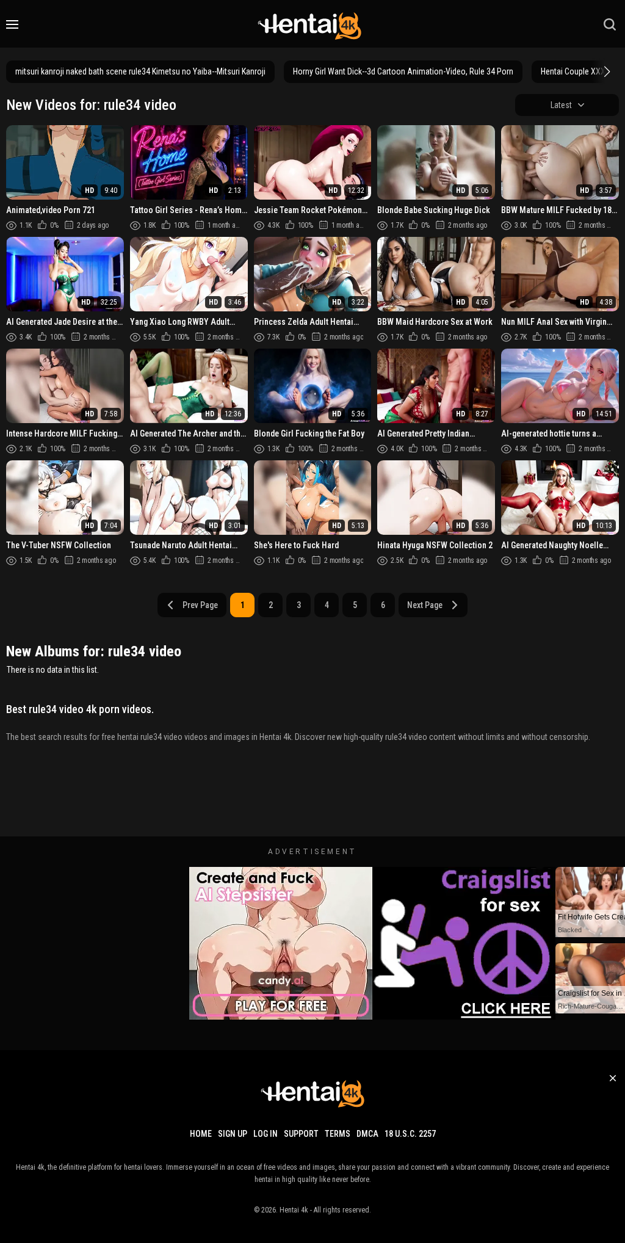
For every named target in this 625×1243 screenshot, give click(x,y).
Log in (265, 1134)
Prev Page (200, 605)
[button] (605, 71)
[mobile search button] (610, 24)
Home (201, 1134)
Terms (337, 1134)
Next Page (425, 605)
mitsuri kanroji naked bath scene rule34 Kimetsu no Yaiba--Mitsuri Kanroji (140, 71)
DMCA (367, 1134)
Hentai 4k (294, 1210)
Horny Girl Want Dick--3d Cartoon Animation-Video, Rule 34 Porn (403, 71)
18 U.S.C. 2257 (410, 1134)
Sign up (232, 1134)
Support (301, 1134)
